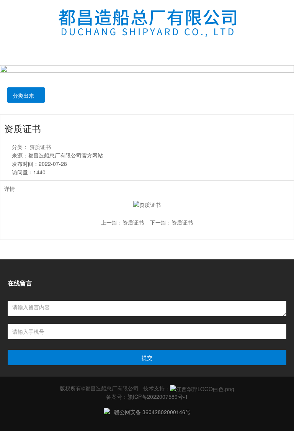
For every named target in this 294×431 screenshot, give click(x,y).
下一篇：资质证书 (171, 222)
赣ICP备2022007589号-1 (157, 396)
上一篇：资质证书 (122, 222)
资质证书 (40, 147)
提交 (147, 357)
